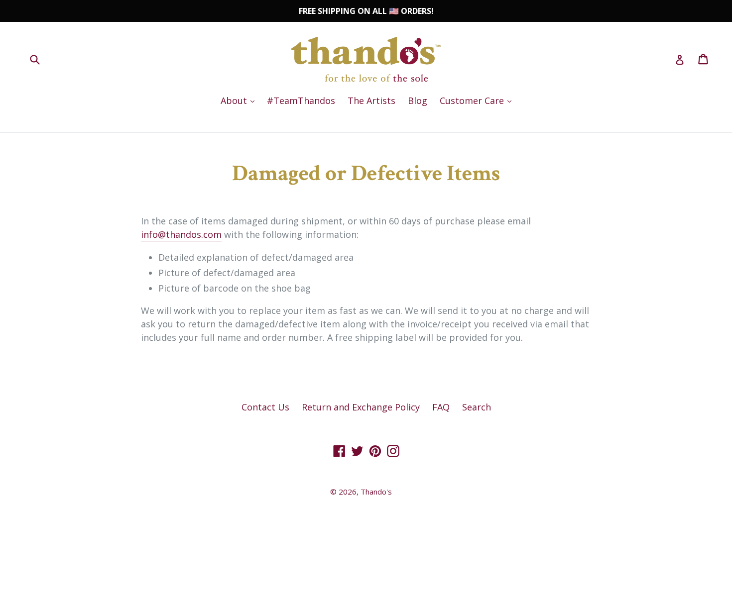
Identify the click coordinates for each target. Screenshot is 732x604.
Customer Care (478, 100)
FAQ (441, 407)
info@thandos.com (181, 234)
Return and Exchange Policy (361, 407)
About (240, 100)
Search (476, 407)
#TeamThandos (301, 100)
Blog (417, 100)
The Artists (371, 100)
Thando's (376, 492)
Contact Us (265, 407)
